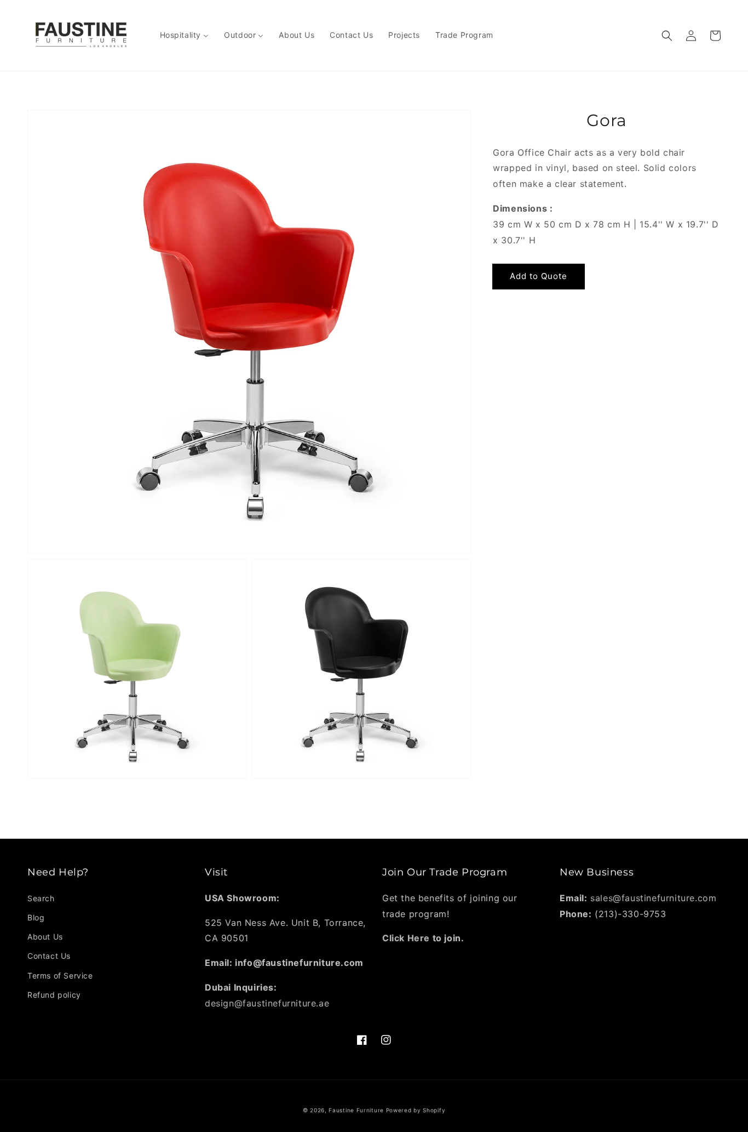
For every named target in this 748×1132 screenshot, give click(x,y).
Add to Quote (538, 276)
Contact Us (49, 955)
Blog (35, 917)
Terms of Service (60, 975)
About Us (45, 936)
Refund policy (54, 994)
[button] (667, 36)
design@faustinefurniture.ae (267, 1003)
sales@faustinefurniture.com (653, 897)
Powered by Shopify (416, 1110)
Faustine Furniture (356, 1110)
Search (41, 898)
